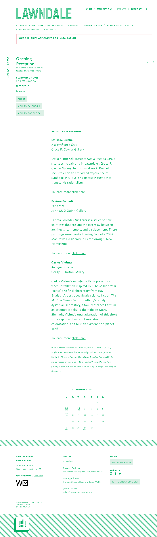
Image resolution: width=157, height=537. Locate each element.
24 (66, 427)
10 (67, 415)
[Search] (146, 9)
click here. (78, 191)
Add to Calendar (29, 106)
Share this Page (122, 462)
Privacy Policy (23, 504)
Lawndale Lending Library (85, 25)
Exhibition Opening (31, 25)
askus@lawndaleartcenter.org (77, 492)
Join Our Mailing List (125, 481)
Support (136, 9)
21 (91, 421)
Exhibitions (105, 9)
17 (66, 421)
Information (55, 25)
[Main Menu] (150, 9)
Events (121, 9)
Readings (50, 29)
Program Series (28, 29)
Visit (89, 9)
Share (21, 99)
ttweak (26, 506)
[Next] (153, 62)
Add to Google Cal (30, 113)
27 (85, 427)
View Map (38, 475)
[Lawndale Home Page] (44, 13)
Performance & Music (120, 25)
